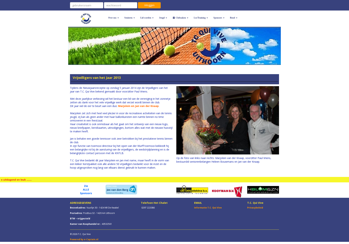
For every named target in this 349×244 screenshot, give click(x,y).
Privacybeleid (255, 207)
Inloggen (149, 5)
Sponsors (86, 193)
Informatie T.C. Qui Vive (208, 207)
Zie (86, 186)
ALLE (86, 189)
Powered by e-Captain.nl (84, 239)
